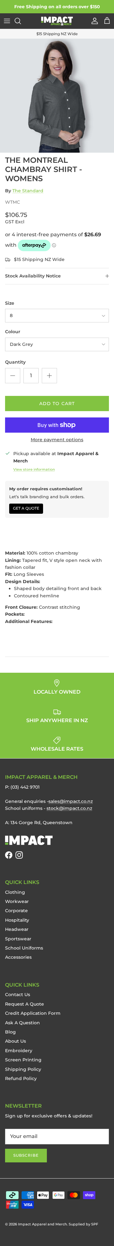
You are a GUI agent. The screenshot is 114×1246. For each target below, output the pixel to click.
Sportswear (18, 939)
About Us (15, 1041)
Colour (12, 331)
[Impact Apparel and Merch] (57, 21)
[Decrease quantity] (12, 375)
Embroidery (18, 1050)
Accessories (18, 957)
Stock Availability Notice (33, 276)
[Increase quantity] (49, 375)
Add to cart (57, 403)
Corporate (16, 910)
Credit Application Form (32, 1013)
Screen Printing (23, 1060)
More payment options (57, 439)
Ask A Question (22, 1023)
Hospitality (17, 920)
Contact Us (17, 994)
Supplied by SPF (83, 1224)
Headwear (16, 929)
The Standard (27, 191)
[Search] (21, 21)
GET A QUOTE (26, 508)
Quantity (15, 362)
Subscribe (26, 1155)
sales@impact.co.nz (70, 801)
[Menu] (7, 21)
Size (9, 303)
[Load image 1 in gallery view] (57, 96)
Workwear (17, 901)
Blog (10, 1032)
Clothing (15, 892)
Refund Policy (21, 1078)
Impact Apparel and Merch (42, 1224)
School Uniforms (24, 948)
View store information (34, 469)
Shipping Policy (23, 1069)
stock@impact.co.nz (69, 808)
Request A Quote (24, 1004)
